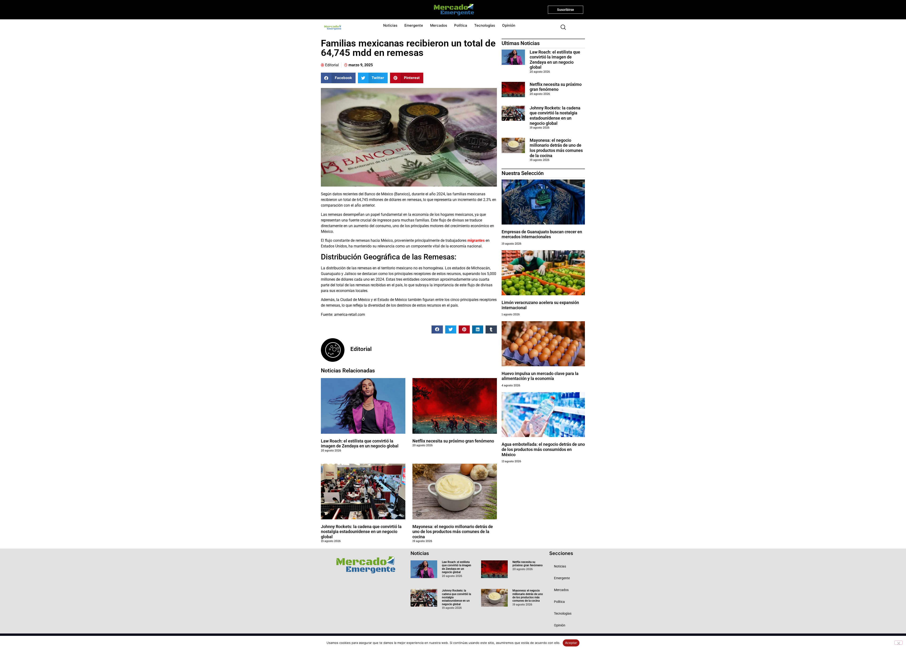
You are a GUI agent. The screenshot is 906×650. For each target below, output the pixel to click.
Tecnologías (484, 25)
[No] (898, 643)
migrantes (475, 240)
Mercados (438, 25)
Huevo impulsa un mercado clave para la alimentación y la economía (540, 376)
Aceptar (571, 643)
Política (460, 25)
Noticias (390, 25)
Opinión (508, 25)
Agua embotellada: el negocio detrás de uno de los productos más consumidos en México (543, 449)
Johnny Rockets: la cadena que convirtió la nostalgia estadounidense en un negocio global (361, 531)
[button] (561, 27)
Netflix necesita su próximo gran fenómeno (453, 440)
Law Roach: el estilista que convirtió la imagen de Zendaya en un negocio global (359, 443)
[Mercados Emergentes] (452, 9)
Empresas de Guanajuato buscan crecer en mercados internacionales (542, 234)
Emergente (413, 25)
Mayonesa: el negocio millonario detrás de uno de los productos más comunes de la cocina (452, 531)
